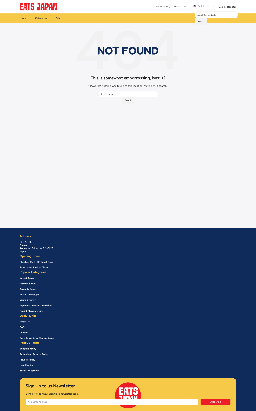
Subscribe (215, 401)
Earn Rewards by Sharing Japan (37, 337)
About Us (25, 321)
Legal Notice (26, 364)
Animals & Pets (28, 283)
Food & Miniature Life (31, 310)
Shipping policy (28, 348)
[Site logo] (38, 6)
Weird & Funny (28, 299)
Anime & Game (28, 288)
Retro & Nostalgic (29, 294)
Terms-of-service (29, 370)
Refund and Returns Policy (34, 354)
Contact (24, 332)
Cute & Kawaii (27, 277)
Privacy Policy (27, 359)
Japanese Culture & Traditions (36, 305)
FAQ (22, 327)
